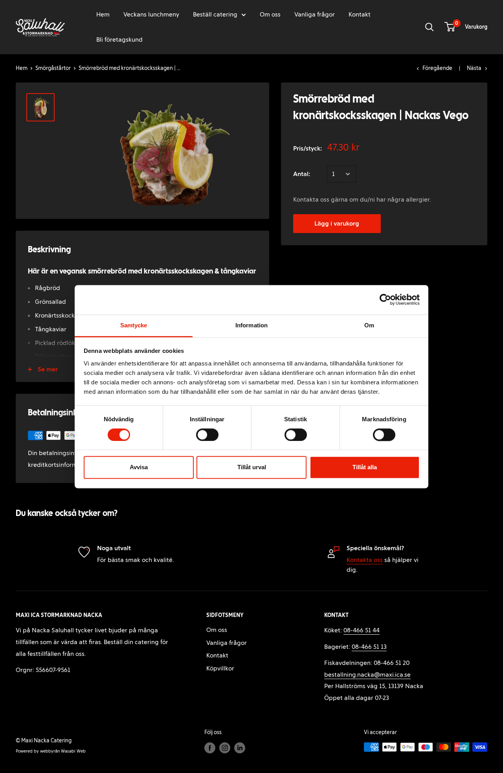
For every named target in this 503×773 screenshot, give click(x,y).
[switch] (207, 434)
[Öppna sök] (429, 27)
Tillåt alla (364, 467)
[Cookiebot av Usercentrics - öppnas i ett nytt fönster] (385, 299)
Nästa (474, 68)
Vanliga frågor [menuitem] (314, 14)
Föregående (437, 68)
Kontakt (217, 655)
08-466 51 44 (361, 630)
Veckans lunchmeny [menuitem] (151, 14)
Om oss (216, 629)
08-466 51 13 (369, 646)
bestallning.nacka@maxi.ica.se (367, 674)
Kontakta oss (365, 560)
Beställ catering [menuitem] (215, 14)
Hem (22, 68)
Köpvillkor (220, 668)
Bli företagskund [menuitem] (119, 39)
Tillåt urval (251, 467)
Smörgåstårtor (53, 68)
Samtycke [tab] (133, 325)
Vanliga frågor (226, 642)
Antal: (301, 174)
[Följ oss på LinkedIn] (239, 747)
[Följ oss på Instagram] (224, 747)
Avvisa (139, 467)
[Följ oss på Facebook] (209, 747)
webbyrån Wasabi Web (63, 751)
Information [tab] (251, 325)
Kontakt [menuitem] (360, 14)
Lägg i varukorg (336, 223)
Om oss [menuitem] (270, 14)
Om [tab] (369, 325)
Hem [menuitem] (103, 14)
